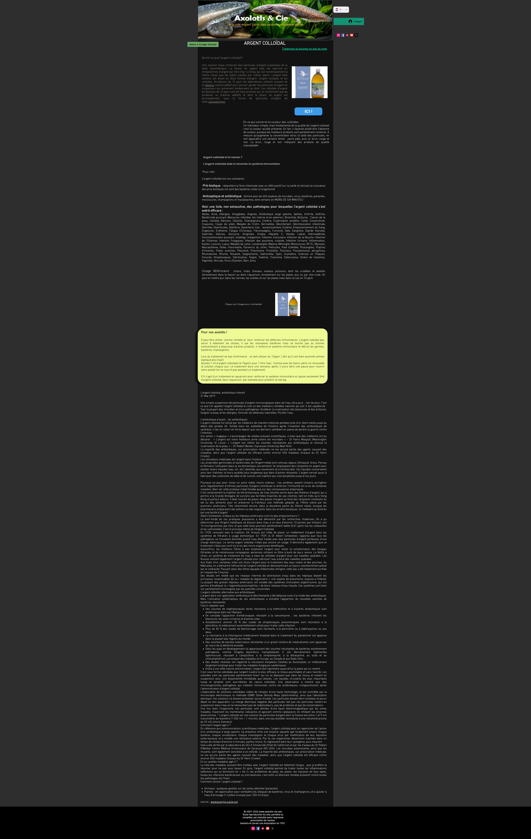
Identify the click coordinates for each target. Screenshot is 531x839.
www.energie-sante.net (224, 802)
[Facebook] (342, 35)
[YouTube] (351, 35)
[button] (308, 111)
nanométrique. (216, 102)
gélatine (209, 85)
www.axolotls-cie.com (270, 811)
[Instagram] (338, 35)
